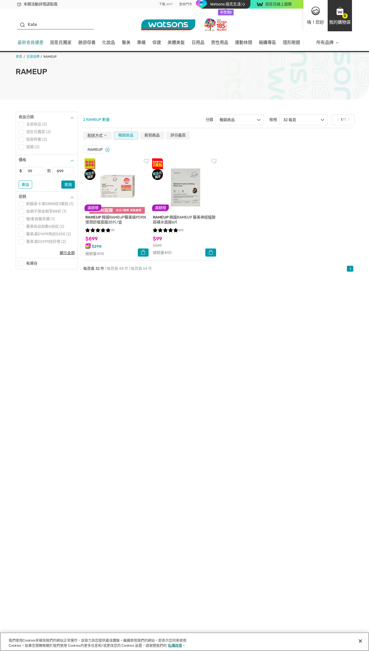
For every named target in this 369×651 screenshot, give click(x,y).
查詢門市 (185, 4)
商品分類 (26, 117)
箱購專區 (267, 42)
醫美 (126, 42)
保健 (156, 42)
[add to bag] (143, 252)
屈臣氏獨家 (61, 42)
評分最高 (178, 135)
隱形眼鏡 (291, 42)
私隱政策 (175, 645)
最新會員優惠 (30, 42)
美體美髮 (176, 42)
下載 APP (166, 4)
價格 (22, 160)
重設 (25, 184)
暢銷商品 (125, 135)
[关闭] (360, 641)
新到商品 (152, 135)
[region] (184, 641)
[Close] (107, 150)
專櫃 (141, 42)
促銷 (22, 196)
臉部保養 (87, 42)
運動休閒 (243, 42)
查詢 (68, 184)
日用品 (198, 42)
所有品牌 (325, 42)
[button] (340, 15)
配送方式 (95, 135)
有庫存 (32, 263)
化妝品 (108, 42)
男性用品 (219, 42)
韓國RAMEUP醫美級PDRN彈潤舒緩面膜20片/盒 (115, 219)
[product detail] (117, 186)
